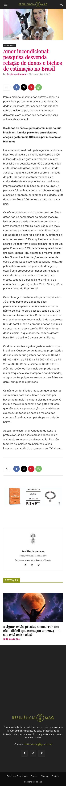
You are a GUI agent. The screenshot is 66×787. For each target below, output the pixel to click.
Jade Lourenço (11, 638)
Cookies (34, 776)
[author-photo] (33, 546)
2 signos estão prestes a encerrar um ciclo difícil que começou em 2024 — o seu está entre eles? (32, 630)
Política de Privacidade (17, 776)
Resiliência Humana (16, 74)
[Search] (61, 4)
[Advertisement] (33, 682)
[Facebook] (16, 87)
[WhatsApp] (38, 87)
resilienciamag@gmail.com (38, 744)
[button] (5, 4)
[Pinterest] (31, 87)
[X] (24, 87)
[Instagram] (33, 566)
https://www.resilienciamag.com (33, 556)
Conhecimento (9, 45)
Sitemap (45, 776)
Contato (55, 776)
